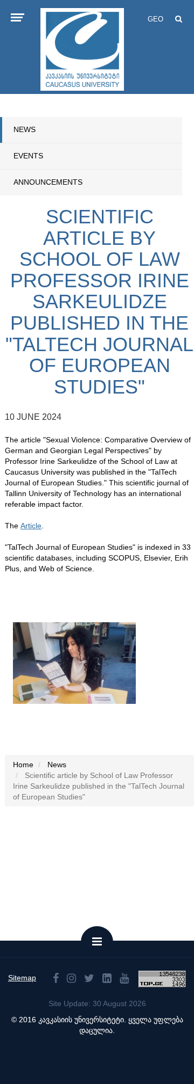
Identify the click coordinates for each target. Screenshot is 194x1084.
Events (28, 155)
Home (23, 764)
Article (30, 525)
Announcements (47, 182)
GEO (155, 19)
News (24, 129)
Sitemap (22, 977)
